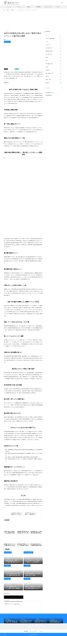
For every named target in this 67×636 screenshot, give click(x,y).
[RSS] (4, 634)
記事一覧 (28, 6)
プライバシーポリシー (48, 6)
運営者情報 (38, 6)
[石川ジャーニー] (12, 2)
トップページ (9, 6)
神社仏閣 (27, 565)
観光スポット (7, 41)
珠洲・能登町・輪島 (8, 552)
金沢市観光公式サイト (50, 92)
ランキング (19, 6)
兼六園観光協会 (49, 95)
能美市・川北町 (7, 578)
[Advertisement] (33, 19)
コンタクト (58, 6)
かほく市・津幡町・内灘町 (28, 552)
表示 (7, 82)
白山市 (7, 565)
